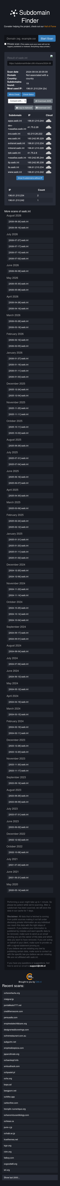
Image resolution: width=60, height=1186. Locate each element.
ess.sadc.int (14, 138)
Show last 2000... (12, 1177)
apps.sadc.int (15, 120)
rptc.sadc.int (14, 152)
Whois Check (14, 94)
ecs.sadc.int (14, 133)
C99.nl (39, 981)
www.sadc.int (15, 172)
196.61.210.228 (36, 148)
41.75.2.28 (33, 127)
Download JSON (44, 101)
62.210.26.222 (35, 133)
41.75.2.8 (32, 152)
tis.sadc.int (13, 167)
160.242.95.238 (36, 162)
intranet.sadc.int (16, 148)
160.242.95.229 (36, 138)
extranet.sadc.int (16, 143)
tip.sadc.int (13, 162)
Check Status (28, 94)
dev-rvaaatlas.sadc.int (17, 127)
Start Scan (47, 38)
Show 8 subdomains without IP (30, 178)
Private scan (28, 45)
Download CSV (44, 107)
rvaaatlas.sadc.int (17, 157)
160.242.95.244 (36, 157)
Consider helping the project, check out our (30, 26)
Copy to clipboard (25, 107)
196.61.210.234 (36, 143)
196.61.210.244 (36, 120)
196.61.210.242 (36, 172)
